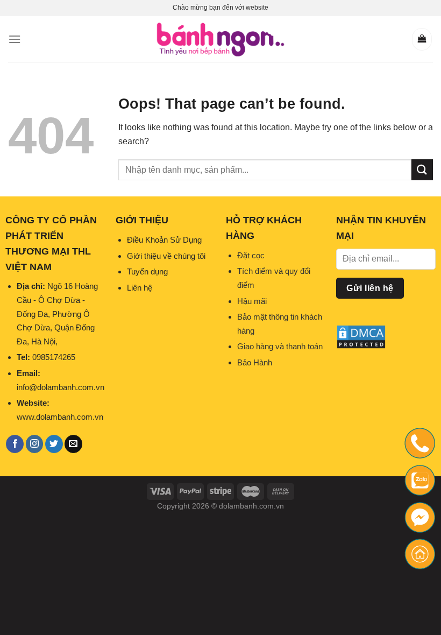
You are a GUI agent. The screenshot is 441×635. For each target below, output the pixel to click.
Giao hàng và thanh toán (280, 346)
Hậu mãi (252, 301)
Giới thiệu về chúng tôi (166, 255)
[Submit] (422, 169)
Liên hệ (139, 287)
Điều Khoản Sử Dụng (164, 239)
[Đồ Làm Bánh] (220, 39)
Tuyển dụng (147, 271)
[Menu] (14, 39)
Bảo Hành (254, 362)
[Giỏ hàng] (422, 39)
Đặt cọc (251, 255)
